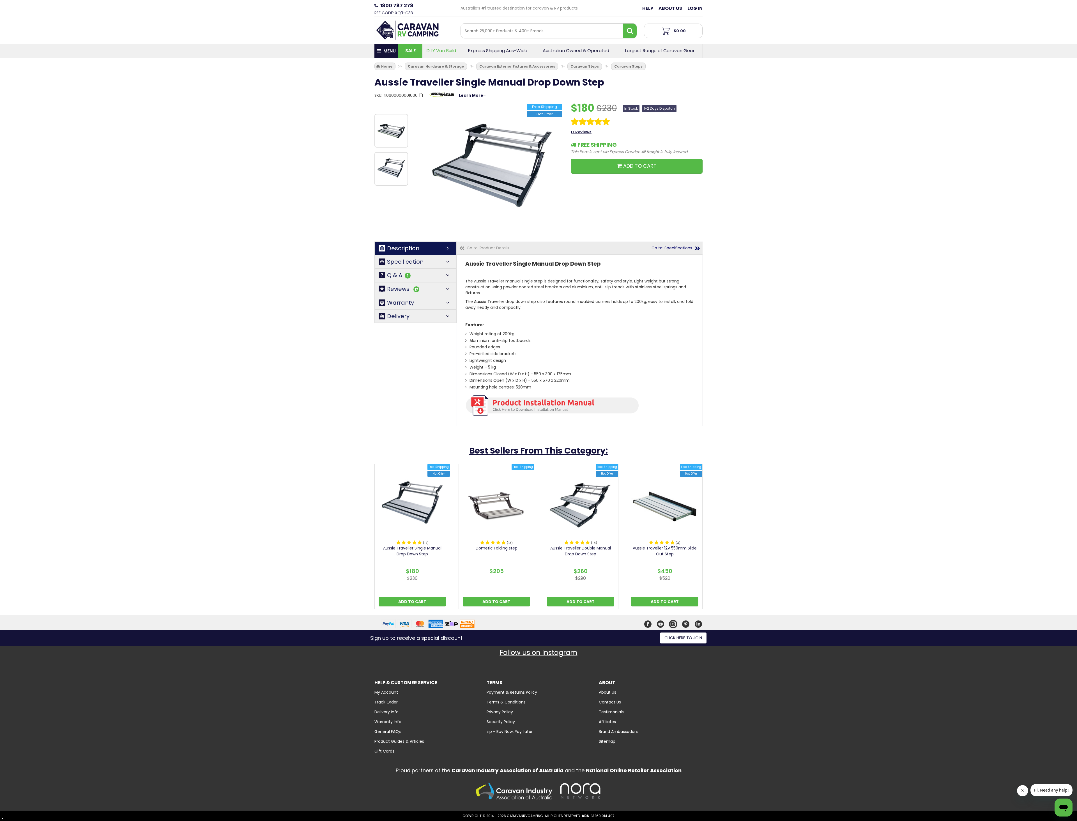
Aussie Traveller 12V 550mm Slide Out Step (665, 551)
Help (647, 8)
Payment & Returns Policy (512, 692)
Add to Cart (412, 601)
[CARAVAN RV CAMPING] (407, 30)
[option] (391, 131)
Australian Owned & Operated (576, 51)
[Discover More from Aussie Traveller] (441, 97)
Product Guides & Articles (399, 741)
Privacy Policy (500, 712)
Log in (695, 8)
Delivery (398, 316)
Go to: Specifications (672, 248)
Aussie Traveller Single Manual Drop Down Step (412, 551)
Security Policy (501, 722)
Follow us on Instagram (538, 652)
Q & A (397, 275)
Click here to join (683, 638)
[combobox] (542, 30)
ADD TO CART (639, 165)
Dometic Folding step (496, 548)
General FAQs (387, 731)
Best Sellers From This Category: (538, 451)
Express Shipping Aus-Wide (497, 51)
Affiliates (607, 722)
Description (403, 248)
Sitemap (607, 741)
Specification (405, 262)
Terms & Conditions (506, 702)
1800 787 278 (396, 5)
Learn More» (472, 95)
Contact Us (610, 702)
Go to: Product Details (488, 248)
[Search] (630, 30)
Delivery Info (386, 712)
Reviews (402, 289)
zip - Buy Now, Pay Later (510, 731)
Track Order (386, 702)
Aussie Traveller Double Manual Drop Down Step (580, 551)
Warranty (400, 303)
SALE (410, 50)
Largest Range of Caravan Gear (660, 51)
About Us (670, 8)
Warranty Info (387, 722)
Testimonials (611, 712)
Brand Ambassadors (618, 731)
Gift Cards (384, 751)
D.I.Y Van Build (441, 51)
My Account (386, 692)
